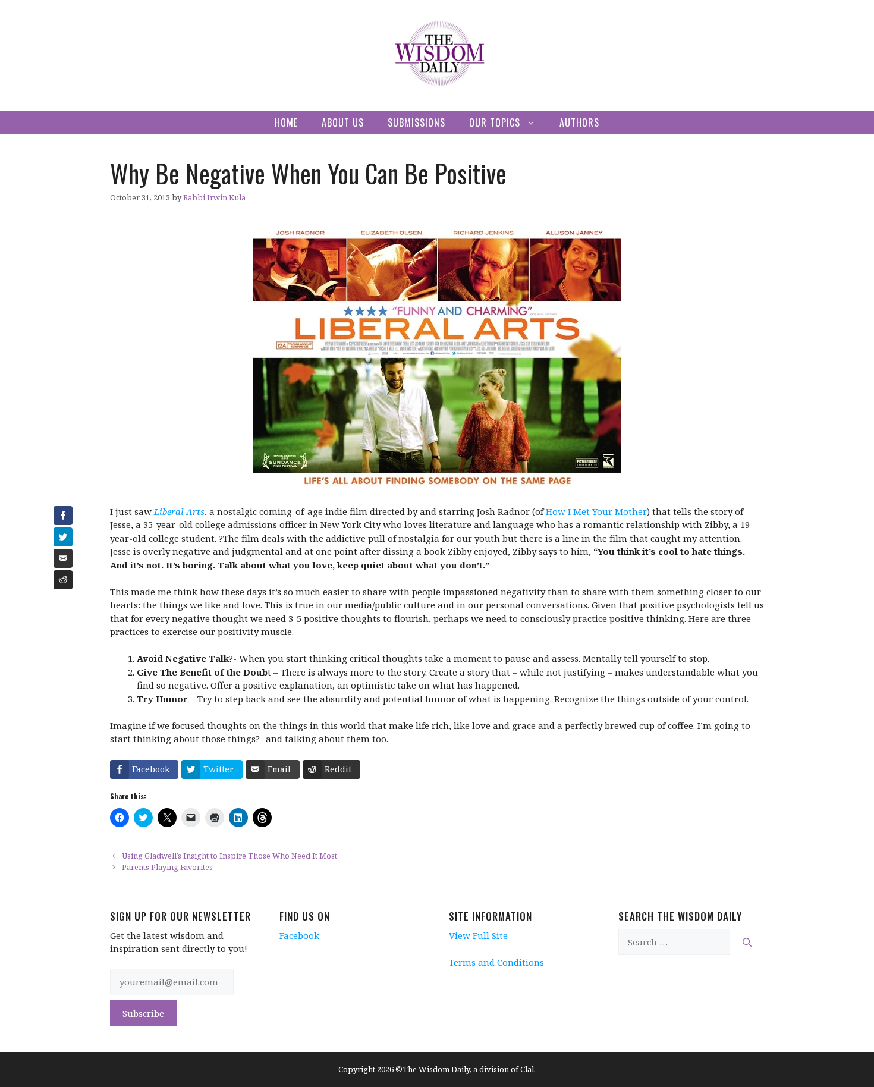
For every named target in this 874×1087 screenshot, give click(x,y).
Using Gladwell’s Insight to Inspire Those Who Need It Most (229, 855)
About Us (343, 122)
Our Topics (494, 122)
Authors (579, 122)
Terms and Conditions (496, 962)
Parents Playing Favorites (167, 867)
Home (286, 122)
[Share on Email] (63, 558)
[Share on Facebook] (63, 515)
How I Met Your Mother (596, 511)
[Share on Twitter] (63, 536)
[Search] (747, 942)
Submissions (416, 122)
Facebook (299, 935)
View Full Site (478, 935)
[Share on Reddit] (63, 579)
